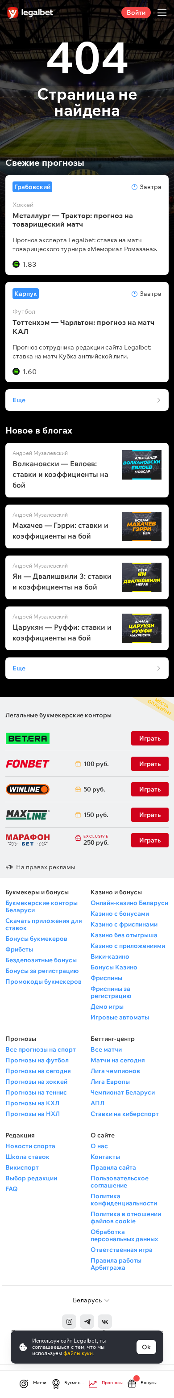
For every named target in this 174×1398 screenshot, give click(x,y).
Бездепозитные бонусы (41, 960)
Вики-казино (110, 956)
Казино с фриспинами (124, 924)
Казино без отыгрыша (124, 935)
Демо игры (107, 1006)
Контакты (105, 1157)
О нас (99, 1146)
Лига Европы (110, 1082)
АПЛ (97, 1103)
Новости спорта (30, 1146)
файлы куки (78, 1353)
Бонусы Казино (114, 967)
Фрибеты (19, 949)
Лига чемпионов (115, 1071)
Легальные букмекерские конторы (58, 715)
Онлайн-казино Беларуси (129, 903)
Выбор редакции (31, 1178)
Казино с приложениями (128, 946)
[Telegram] (87, 1321)
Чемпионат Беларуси (123, 1092)
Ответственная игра (122, 1250)
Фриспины (106, 978)
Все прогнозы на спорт (40, 1049)
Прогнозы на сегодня (38, 1071)
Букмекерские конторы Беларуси (41, 906)
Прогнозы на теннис (36, 1092)
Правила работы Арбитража (116, 1264)
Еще (18, 400)
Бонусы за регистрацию (42, 971)
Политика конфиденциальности (124, 1199)
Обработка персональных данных (124, 1235)
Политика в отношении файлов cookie (126, 1217)
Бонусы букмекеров (36, 939)
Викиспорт (22, 1167)
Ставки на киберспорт (125, 1114)
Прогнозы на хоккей (36, 1082)
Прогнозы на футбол (37, 1060)
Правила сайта (113, 1167)
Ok (146, 1347)
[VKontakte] (105, 1321)
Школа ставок (27, 1157)
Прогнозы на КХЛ (32, 1103)
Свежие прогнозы (44, 162)
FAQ (11, 1189)
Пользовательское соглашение (120, 1181)
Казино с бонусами (120, 914)
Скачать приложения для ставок (43, 924)
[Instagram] (69, 1321)
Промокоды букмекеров (43, 981)
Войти (136, 12)
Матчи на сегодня (118, 1060)
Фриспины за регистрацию (111, 992)
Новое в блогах (38, 430)
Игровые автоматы (120, 1017)
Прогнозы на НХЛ (32, 1114)
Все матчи (106, 1049)
